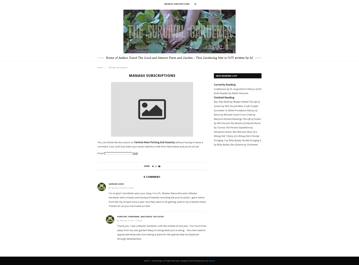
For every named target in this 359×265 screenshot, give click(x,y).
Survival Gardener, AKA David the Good (140, 216)
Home (100, 67)
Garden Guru (116, 184)
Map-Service (209, 260)
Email (100, 153)
